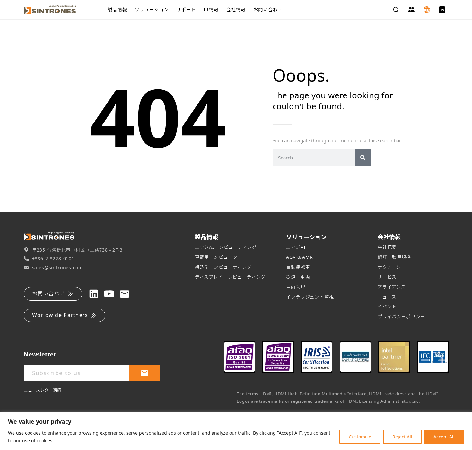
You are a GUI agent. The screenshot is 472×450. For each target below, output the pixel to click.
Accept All (444, 437)
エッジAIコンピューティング (226, 247)
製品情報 (117, 9)
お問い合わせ (268, 9)
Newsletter (40, 354)
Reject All (402, 437)
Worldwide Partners (60, 315)
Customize (360, 437)
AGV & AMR (299, 257)
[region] (236, 431)
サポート (186, 9)
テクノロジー (392, 267)
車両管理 (295, 287)
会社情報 (236, 9)
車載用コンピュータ (216, 257)
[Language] (426, 9)
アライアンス (392, 287)
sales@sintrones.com (57, 268)
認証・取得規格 (394, 257)
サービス (387, 277)
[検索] (363, 157)
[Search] (395, 9)
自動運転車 (298, 267)
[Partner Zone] (411, 9)
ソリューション (152, 9)
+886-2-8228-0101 (53, 259)
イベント (387, 306)
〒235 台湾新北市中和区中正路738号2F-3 (77, 250)
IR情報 (211, 9)
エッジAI (295, 247)
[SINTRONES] (61, 9)
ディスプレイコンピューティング (230, 277)
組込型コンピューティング (223, 267)
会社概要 (387, 247)
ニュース (387, 297)
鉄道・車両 (298, 277)
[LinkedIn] (442, 9)
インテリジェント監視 (310, 297)
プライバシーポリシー (401, 316)
